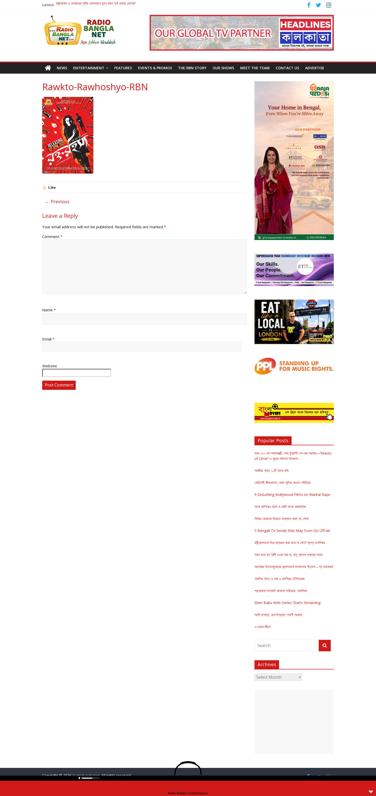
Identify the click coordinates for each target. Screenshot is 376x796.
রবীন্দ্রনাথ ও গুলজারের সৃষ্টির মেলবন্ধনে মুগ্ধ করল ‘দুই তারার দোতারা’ (96, 4)
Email (48, 339)
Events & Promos (155, 67)
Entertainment (88, 67)
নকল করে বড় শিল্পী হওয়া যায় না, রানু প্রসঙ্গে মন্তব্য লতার (288, 554)
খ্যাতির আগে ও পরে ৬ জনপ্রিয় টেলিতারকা (280, 578)
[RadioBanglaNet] (48, 68)
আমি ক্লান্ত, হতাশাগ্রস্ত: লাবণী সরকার (278, 614)
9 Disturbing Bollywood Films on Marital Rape (292, 494)
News (62, 67)
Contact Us (287, 67)
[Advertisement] (294, 722)
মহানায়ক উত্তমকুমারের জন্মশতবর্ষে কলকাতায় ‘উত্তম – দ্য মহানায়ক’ (294, 566)
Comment (52, 236)
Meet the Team (255, 67)
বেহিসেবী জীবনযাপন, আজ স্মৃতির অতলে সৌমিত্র (283, 482)
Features (123, 67)
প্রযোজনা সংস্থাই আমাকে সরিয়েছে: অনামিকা (281, 590)
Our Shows (223, 67)
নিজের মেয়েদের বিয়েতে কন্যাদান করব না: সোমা (281, 518)
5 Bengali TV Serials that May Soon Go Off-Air (292, 530)
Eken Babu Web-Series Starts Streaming (287, 602)
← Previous (57, 201)
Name (49, 309)
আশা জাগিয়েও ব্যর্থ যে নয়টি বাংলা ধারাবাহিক (280, 506)
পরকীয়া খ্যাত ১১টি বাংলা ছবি (272, 470)
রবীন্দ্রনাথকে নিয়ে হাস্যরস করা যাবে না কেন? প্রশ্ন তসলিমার (290, 542)
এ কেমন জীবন (263, 626)
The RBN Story (192, 67)
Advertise (314, 67)
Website (49, 365)
